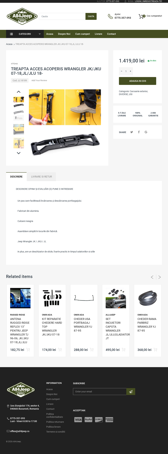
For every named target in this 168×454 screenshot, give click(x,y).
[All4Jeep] (22, 16)
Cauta (91, 16)
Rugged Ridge (17, 315)
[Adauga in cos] (59, 349)
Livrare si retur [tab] (41, 176)
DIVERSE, (123, 94)
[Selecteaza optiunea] (28, 349)
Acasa (9, 44)
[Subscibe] (130, 391)
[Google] (146, 132)
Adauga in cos (137, 81)
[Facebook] (139, 132)
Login (138, 1)
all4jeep (14, 63)
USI (130, 94)
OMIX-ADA (47, 315)
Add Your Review (39, 80)
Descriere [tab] (16, 176)
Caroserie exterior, (139, 91)
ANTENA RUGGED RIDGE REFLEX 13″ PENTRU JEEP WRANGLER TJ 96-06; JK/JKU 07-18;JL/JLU (20, 330)
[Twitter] (132, 132)
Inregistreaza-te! (152, 1)
